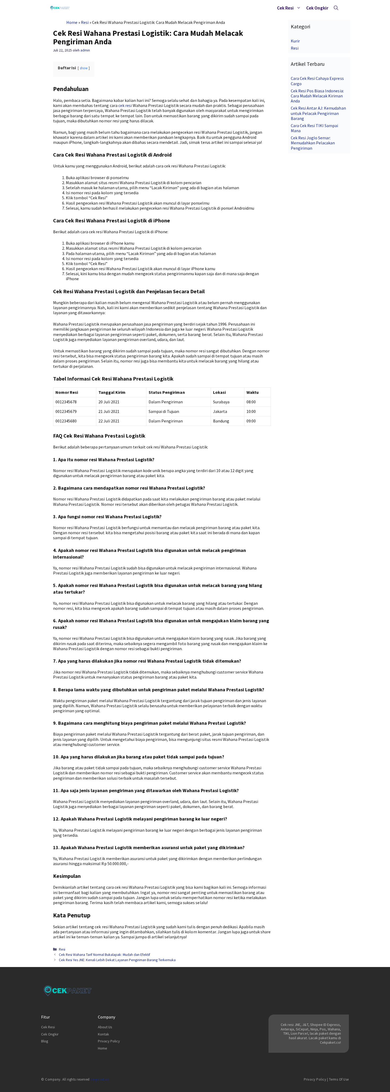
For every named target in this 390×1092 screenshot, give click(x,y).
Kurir (295, 41)
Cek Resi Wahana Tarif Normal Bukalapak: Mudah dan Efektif (104, 954)
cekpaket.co (99, 1079)
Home (71, 22)
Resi (85, 22)
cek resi (125, 105)
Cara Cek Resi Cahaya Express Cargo (317, 81)
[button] (299, 8)
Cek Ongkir (317, 8)
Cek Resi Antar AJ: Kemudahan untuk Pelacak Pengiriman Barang (318, 113)
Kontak (103, 1034)
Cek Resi (285, 8)
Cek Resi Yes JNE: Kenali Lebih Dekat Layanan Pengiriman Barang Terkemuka (117, 960)
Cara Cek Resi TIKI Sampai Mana (314, 128)
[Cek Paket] (60, 8)
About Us (105, 1027)
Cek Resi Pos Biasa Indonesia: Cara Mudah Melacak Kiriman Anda (317, 95)
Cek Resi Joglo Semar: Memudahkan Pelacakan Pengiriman (313, 142)
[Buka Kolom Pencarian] (336, 8)
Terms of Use (339, 1079)
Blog (44, 1041)
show (84, 68)
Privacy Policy (109, 1041)
